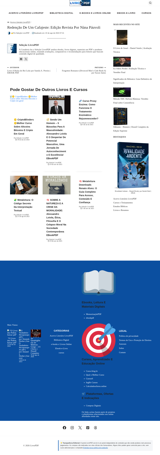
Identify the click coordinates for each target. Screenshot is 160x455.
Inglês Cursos (92, 382)
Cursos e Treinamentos (123, 202)
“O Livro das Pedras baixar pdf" (12, 340)
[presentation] (24, 104)
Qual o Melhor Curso (95, 375)
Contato (122, 352)
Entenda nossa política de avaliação (95, 448)
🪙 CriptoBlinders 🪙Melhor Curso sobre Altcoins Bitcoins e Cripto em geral (24, 126)
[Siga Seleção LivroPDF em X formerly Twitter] (26, 59)
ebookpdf (90, 318)
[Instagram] (72, 427)
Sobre (121, 348)
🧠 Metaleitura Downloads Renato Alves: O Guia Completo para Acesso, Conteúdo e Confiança (88, 192)
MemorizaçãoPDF (93, 314)
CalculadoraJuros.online (96, 386)
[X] (80, 427)
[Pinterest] (87, 427)
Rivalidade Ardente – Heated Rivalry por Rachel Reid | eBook (133, 192)
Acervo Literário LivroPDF (26, 13)
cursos (146, 13)
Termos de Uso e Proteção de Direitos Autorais (135, 342)
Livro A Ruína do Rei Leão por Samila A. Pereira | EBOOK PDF (28, 70)
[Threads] (95, 427)
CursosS (89, 378)
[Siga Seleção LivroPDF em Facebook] (21, 59)
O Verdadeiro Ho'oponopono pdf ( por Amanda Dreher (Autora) (24, 350)
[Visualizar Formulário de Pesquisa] (150, 2)
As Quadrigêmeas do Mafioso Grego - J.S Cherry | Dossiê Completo (35, 345)
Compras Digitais (93, 405)
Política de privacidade (128, 336)
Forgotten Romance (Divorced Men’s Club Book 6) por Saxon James (84, 70)
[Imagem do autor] (8, 33)
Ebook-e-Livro (126, 13)
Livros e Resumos (121, 210)
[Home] (8, 22)
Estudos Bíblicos (120, 206)
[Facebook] (64, 427)
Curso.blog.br (92, 371)
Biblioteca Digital (61, 13)
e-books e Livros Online (95, 13)
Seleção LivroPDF (23, 33)
